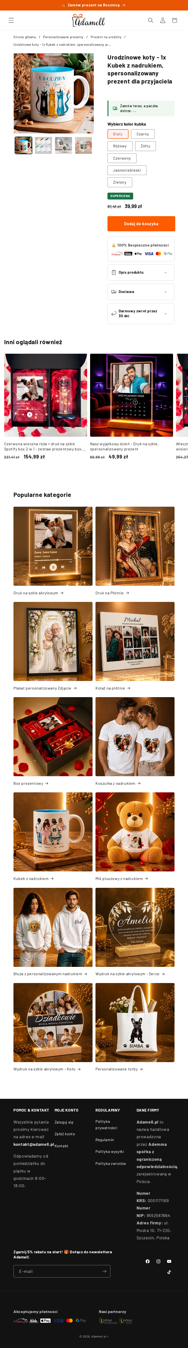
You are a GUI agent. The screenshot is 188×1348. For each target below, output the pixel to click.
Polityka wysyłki (109, 1151)
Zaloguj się (64, 1122)
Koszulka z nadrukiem (115, 783)
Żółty (146, 146)
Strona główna (24, 37)
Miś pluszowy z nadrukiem (119, 878)
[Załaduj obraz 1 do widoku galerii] (23, 145)
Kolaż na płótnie (110, 688)
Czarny (143, 134)
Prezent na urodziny (106, 37)
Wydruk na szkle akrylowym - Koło (44, 1069)
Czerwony (122, 158)
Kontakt (62, 1146)
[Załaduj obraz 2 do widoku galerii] (43, 145)
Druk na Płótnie (109, 592)
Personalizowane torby (116, 1069)
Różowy (120, 146)
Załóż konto (65, 1134)
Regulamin (104, 1139)
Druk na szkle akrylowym (35, 592)
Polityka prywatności (106, 1124)
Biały (118, 134)
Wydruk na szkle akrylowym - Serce (127, 973)
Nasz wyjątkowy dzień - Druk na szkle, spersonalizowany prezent (124, 446)
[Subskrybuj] (104, 1271)
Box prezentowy (28, 783)
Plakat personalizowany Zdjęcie (42, 688)
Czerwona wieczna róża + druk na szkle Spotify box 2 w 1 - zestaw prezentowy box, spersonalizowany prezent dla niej (43, 446)
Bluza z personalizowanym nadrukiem (47, 973)
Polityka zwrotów (110, 1163)
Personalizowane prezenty (63, 37)
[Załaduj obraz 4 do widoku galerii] (83, 145)
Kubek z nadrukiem (30, 878)
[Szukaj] (151, 20)
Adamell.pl (99, 1336)
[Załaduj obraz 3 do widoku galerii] (63, 145)
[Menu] (11, 20)
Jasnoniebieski (127, 170)
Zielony (120, 182)
